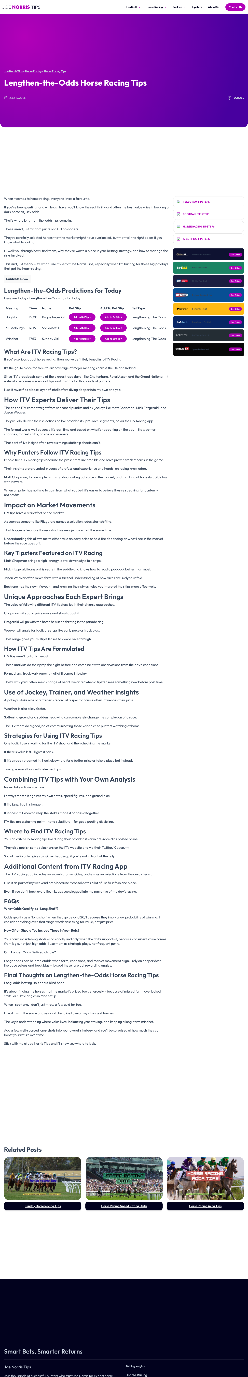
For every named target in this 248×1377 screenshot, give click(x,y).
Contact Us (235, 7)
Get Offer (235, 254)
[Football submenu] (139, 7)
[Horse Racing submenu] (166, 7)
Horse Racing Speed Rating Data (124, 1206)
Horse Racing (33, 71)
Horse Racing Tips (55, 71)
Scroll (239, 97)
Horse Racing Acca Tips (205, 1206)
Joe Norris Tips (13, 71)
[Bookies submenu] (185, 7)
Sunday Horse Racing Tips (43, 1206)
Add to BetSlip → (82, 317)
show (24, 279)
